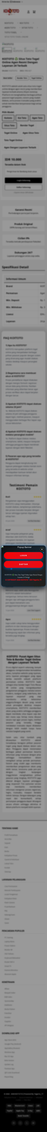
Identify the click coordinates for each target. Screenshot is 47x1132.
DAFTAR (23, 564)
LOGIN (23, 555)
